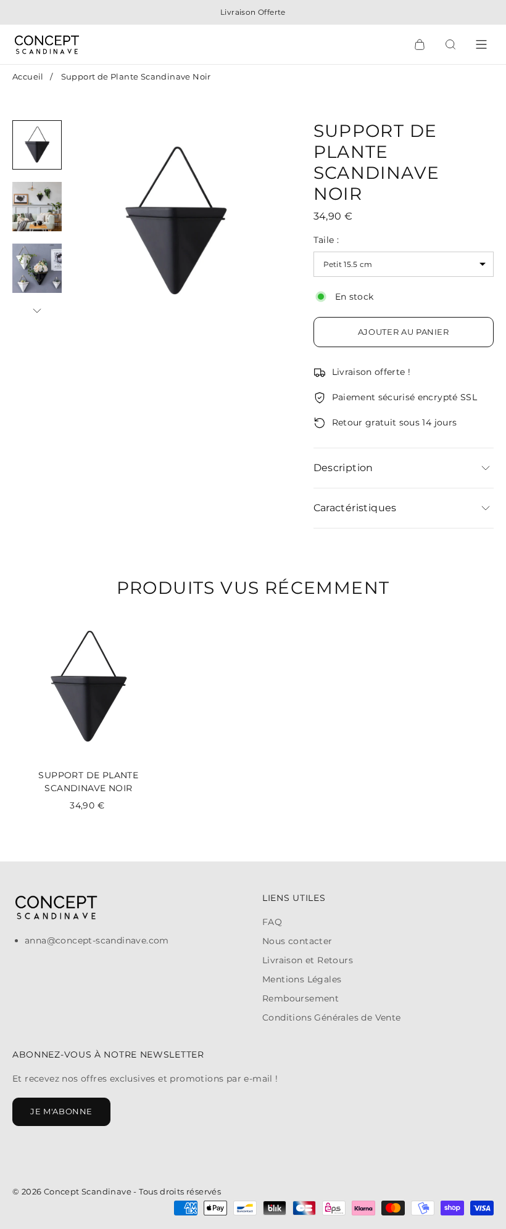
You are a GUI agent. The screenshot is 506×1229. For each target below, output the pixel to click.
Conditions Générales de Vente (331, 1017)
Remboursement (300, 998)
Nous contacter (297, 941)
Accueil (28, 76)
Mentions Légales (301, 979)
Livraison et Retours (307, 960)
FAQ (272, 921)
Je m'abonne (61, 1111)
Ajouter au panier (403, 332)
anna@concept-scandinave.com (97, 940)
